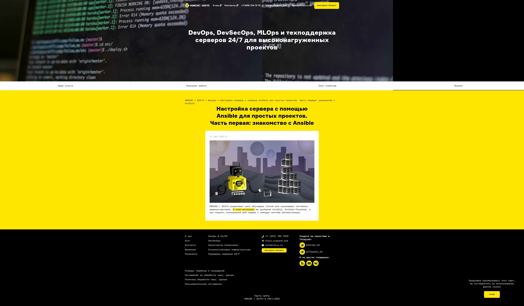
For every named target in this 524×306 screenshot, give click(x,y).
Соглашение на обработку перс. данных (209, 275)
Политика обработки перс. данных (206, 279)
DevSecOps (214, 241)
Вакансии (190, 249)
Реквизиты (191, 254)
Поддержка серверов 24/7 (224, 254)
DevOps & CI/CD (217, 236)
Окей (492, 294)
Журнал (458, 86)
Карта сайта (262, 296)
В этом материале (244, 209)
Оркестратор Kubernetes (223, 245)
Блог (187, 241)
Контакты (190, 245)
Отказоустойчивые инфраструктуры (229, 249)
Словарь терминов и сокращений (204, 271)
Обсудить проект (326, 5)
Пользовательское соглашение (203, 284)
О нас (188, 236)
